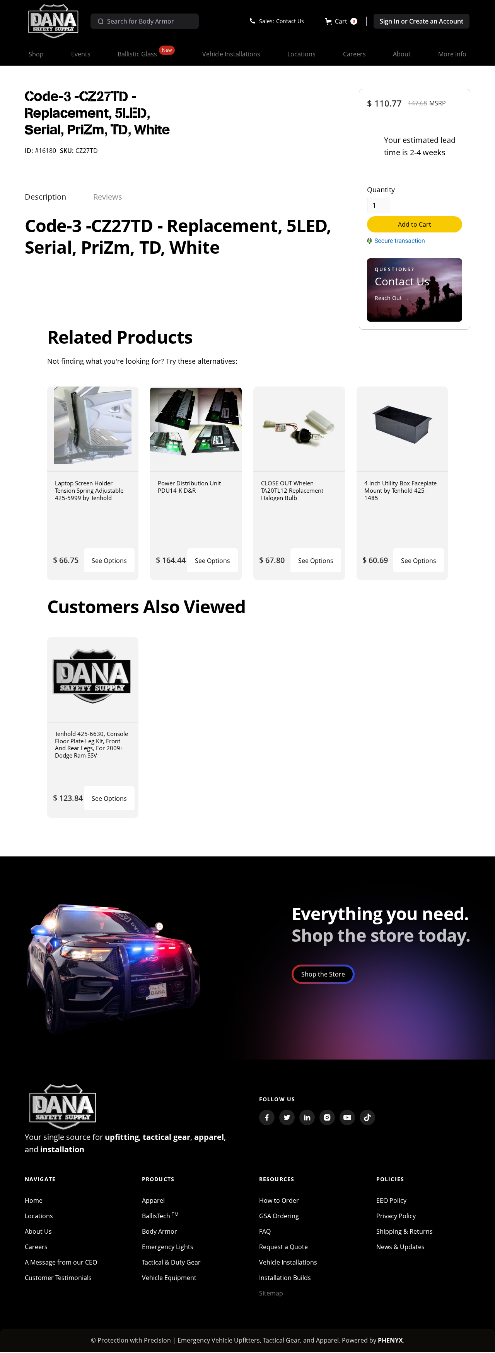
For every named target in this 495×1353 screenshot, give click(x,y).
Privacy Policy (396, 1216)
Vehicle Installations (288, 1262)
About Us (38, 1231)
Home (34, 1200)
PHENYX (390, 1340)
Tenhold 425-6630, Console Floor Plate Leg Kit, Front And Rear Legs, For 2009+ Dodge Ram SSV (91, 744)
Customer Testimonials (58, 1277)
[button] (341, 21)
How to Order (279, 1200)
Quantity (381, 189)
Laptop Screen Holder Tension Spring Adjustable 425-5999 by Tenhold (89, 490)
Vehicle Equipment (169, 1277)
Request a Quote (283, 1247)
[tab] (45, 197)
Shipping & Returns (404, 1231)
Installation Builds (285, 1277)
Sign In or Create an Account (421, 21)
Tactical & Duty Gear (171, 1262)
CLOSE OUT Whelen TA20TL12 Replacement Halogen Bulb (292, 490)
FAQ (265, 1231)
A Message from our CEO (61, 1262)
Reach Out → (392, 298)
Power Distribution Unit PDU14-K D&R (189, 486)
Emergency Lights (167, 1247)
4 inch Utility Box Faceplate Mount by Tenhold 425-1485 (400, 490)
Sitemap (271, 1293)
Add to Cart (414, 224)
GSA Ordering (279, 1216)
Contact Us (290, 21)
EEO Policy (391, 1200)
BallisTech (160, 1216)
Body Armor (159, 1231)
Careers (36, 1247)
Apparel (153, 1200)
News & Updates (400, 1247)
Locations (39, 1216)
